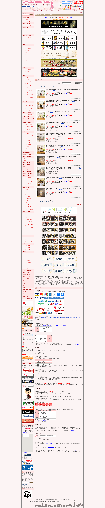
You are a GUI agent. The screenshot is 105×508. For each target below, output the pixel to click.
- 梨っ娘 (25, 33)
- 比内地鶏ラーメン (28, 124)
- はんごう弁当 (27, 196)
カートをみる (27, 10)
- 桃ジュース (26, 42)
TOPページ (37, 14)
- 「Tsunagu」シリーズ (28, 231)
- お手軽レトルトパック (28, 106)
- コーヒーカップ (27, 206)
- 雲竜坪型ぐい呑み (28, 241)
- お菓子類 (26, 268)
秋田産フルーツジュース (28, 35)
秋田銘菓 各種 (26, 131)
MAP (56, 439)
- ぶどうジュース (27, 39)
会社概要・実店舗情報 (65, 499)
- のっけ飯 (26, 92)
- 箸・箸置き (26, 217)
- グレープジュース (28, 181)
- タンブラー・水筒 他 (29, 219)
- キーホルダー (27, 215)
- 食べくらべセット (28, 46)
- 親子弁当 (26, 189)
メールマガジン (27, 472)
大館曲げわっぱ (26, 187)
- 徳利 (25, 207)
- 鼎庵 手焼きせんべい (29, 133)
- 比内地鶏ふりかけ (28, 129)
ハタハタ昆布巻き (26, 278)
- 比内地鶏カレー (27, 128)
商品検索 (24, 13)
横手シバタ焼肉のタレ (27, 171)
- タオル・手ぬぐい (28, 262)
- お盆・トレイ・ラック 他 (28, 225)
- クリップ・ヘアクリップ (28, 258)
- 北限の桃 (26, 19)
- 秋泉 (25, 29)
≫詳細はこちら (59, 321)
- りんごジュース (27, 37)
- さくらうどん (27, 62)
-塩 (24, 158)
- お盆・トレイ (27, 204)
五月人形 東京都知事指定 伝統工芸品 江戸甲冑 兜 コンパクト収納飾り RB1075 (63, 89)
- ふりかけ (26, 87)
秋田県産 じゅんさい (27, 173)
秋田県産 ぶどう (26, 23)
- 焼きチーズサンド (28, 90)
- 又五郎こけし (27, 245)
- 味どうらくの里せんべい (28, 136)
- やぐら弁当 (26, 200)
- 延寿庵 (25, 60)
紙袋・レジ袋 (25, 296)
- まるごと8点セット (28, 114)
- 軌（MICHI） (27, 202)
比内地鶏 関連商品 (27, 122)
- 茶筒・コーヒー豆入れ (28, 222)
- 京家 (25, 58)
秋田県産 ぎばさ (26, 162)
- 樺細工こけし (27, 249)
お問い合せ (59, 10)
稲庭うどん (25, 44)
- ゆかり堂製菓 (27, 140)
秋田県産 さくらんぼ (27, 270)
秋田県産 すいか (26, 274)
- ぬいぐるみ (26, 255)
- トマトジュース (27, 40)
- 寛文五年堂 (26, 50)
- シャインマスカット (28, 25)
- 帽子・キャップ (27, 264)
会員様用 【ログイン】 (37, 10)
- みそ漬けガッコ (27, 83)
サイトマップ (80, 11)
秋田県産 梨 (25, 27)
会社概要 (75, 10)
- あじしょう (26, 56)
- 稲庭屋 (25, 54)
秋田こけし (25, 243)
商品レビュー (67, 10)
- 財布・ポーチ (27, 260)
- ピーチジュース (27, 179)
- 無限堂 (25, 52)
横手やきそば (25, 169)
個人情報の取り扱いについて (41, 499)
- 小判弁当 (26, 191)
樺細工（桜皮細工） (27, 211)
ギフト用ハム (25, 293)
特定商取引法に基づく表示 (54, 499)
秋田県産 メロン (26, 272)
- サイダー (26, 185)
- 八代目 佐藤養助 (28, 48)
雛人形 (24, 283)
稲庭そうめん (25, 67)
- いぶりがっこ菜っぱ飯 (28, 95)
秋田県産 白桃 (26, 17)
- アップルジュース (28, 177)
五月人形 (24, 285)
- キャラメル (26, 99)
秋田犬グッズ (25, 251)
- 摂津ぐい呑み (27, 239)
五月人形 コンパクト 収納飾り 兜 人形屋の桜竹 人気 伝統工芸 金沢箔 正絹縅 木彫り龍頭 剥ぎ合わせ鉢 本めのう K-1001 (63, 101)
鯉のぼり (24, 287)
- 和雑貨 (25, 213)
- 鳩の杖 (25, 233)
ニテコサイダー (26, 116)
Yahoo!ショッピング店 (28, 378)
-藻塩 (25, 160)
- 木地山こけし (27, 247)
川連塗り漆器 (25, 236)
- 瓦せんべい (26, 146)
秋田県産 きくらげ (27, 154)
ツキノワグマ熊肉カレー (28, 164)
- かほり (25, 31)
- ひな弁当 (26, 192)
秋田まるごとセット (27, 112)
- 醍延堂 (25, 65)
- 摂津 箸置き (27, 238)
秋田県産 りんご (26, 276)
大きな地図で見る (25, 452)
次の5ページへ (47, 86)
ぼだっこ (24, 166)
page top (79, 204)
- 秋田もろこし (27, 142)
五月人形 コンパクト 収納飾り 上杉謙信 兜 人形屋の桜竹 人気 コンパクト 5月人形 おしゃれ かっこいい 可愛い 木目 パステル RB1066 (63, 134)
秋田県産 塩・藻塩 (27, 156)
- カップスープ (27, 103)
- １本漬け (26, 77)
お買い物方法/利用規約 (50, 10)
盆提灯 (24, 291)
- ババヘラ (26, 148)
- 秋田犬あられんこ (28, 144)
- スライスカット (27, 81)
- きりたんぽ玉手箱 (28, 110)
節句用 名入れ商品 (27, 289)
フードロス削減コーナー (28, 298)
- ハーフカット (27, 79)
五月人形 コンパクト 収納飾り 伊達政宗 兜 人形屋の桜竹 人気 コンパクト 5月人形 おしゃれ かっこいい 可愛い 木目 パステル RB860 (63, 168)
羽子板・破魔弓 (26, 280)
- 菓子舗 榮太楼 (27, 138)
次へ (42, 86)
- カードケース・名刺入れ (28, 228)
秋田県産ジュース (26, 175)
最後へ (53, 86)
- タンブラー (26, 266)
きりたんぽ (25, 101)
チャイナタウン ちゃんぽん (28, 119)
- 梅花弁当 (26, 194)
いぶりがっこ (25, 75)
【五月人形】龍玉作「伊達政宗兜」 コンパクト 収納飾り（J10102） (61, 111)
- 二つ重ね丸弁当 (27, 198)
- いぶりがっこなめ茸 (28, 97)
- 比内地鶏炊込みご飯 (28, 126)
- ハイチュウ (26, 150)
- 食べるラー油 (27, 88)
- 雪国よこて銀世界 (28, 21)
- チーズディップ (27, 85)
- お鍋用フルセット (28, 108)
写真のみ (43, 82)
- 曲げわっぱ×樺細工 (28, 209)
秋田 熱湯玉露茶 (26, 152)
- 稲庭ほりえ (26, 63)
